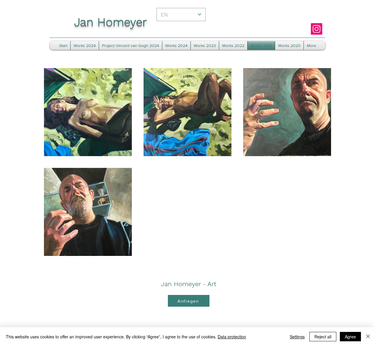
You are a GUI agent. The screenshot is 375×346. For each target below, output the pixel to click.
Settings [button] (297, 337)
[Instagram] (316, 29)
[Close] (367, 336)
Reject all (322, 337)
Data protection (232, 337)
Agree (350, 337)
